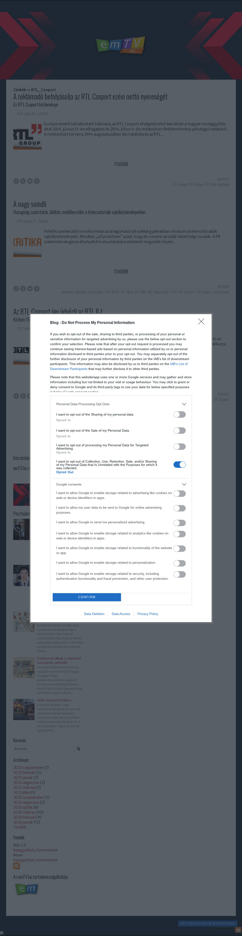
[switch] (179, 414)
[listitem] (121, 404)
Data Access (121, 614)
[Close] (202, 322)
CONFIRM (87, 597)
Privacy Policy (148, 614)
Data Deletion (94, 614)
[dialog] (121, 468)
